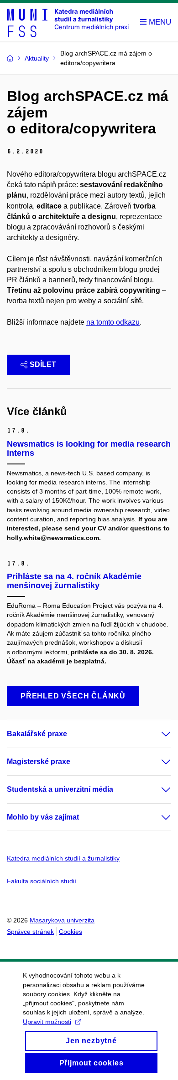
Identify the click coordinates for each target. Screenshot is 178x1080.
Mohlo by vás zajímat (43, 817)
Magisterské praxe (38, 761)
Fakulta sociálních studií (41, 881)
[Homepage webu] (68, 22)
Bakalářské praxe (37, 734)
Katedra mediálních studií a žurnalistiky (63, 858)
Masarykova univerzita (62, 920)
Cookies (70, 931)
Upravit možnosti (47, 1021)
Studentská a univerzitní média (60, 789)
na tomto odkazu (113, 322)
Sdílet (43, 364)
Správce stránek (30, 931)
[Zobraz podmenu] (157, 734)
